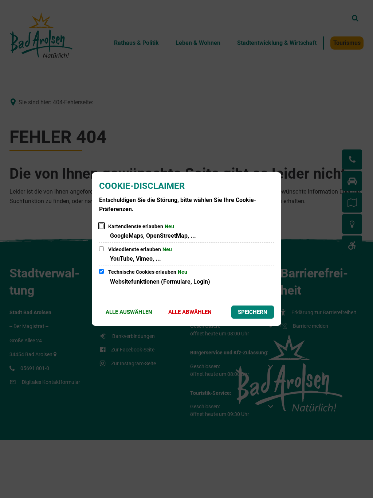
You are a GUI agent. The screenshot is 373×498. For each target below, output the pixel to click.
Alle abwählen (190, 312)
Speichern (252, 312)
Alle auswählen (129, 312)
